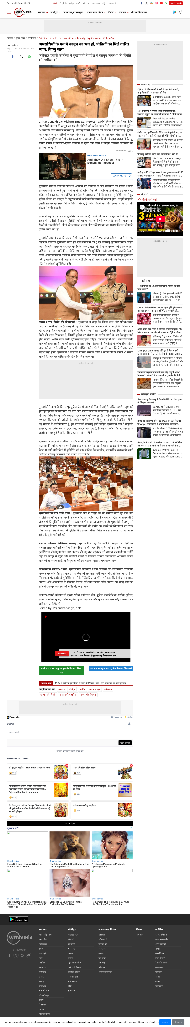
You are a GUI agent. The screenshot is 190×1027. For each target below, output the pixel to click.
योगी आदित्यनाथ (45, 934)
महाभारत (102, 958)
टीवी (69, 986)
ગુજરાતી (112, 3)
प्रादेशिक (42, 962)
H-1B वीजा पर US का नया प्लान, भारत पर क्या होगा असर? (158, 287)
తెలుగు (86, 3)
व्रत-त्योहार (102, 962)
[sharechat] (151, 3)
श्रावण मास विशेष (95, 12)
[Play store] (175, 12)
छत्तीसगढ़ (32, 38)
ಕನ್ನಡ (104, 3)
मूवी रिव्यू (71, 948)
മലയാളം (96, 3)
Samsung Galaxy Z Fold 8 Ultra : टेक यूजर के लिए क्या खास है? (159, 401)
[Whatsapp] (166, 3)
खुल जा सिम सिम (74, 962)
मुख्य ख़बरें (20, 38)
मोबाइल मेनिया (148, 394)
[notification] (180, 12)
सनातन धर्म (102, 944)
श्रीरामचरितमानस (139, 12)
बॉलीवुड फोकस (74, 972)
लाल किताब (160, 953)
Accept (165, 1022)
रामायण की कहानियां (68, 694)
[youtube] (161, 3)
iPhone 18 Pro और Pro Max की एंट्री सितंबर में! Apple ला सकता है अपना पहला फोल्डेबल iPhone (159, 422)
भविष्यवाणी (103, 939)
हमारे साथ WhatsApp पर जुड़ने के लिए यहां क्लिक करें (61, 670)
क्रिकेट (111, 12)
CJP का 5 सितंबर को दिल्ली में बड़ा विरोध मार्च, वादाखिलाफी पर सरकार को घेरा (158, 91)
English (63, 3)
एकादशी (101, 934)
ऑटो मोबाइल (44, 995)
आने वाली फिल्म (74, 967)
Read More (62, 654)
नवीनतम (145, 281)
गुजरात (41, 976)
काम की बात (44, 990)
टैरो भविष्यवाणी (161, 962)
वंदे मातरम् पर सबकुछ (73, 12)
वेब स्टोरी (71, 944)
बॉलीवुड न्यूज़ (73, 934)
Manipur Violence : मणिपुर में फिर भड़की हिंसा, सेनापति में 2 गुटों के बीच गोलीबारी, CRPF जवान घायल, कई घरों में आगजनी (159, 352)
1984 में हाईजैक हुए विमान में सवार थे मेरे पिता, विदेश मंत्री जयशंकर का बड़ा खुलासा (90, 683)
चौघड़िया (158, 972)
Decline (178, 1022)
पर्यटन (70, 958)
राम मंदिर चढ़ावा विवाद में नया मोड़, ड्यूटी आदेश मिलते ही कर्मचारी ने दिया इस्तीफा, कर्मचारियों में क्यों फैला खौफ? (158, 374)
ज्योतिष (122, 12)
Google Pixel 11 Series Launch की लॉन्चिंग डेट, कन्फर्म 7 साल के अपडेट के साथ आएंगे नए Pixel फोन (159, 444)
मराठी (78, 3)
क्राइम (41, 999)
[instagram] (156, 3)
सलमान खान (73, 976)
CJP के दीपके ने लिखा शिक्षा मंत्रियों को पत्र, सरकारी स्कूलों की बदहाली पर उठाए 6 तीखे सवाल (159, 112)
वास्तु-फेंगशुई (160, 958)
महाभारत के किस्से (47, 694)
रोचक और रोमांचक (88, 694)
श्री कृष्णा (102, 948)
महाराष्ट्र (42, 981)
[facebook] (142, 3)
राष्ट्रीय (41, 948)
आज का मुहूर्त (160, 944)
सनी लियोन (72, 981)
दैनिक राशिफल (161, 934)
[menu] (9, 12)
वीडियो (144, 194)
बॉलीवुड (54, 12)
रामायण (101, 953)
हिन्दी (55, 3)
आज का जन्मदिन (161, 939)
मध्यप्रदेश (42, 967)
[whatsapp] (29, 56)
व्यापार (41, 1009)
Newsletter (174, 3)
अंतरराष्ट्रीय (43, 953)
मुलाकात (71, 990)
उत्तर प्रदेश (43, 939)
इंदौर (40, 958)
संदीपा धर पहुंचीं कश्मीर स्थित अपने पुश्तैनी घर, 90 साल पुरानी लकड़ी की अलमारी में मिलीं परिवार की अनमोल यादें (159, 134)
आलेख (70, 953)
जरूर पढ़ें (145, 84)
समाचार (41, 12)
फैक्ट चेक (42, 1004)
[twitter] (147, 3)
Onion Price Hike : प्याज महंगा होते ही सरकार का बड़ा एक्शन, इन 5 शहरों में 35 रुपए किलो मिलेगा (159, 309)
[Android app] (18, 919)
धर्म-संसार (108, 689)
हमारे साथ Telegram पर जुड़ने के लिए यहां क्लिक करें (111, 668)
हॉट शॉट (71, 939)
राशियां (158, 948)
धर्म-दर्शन (101, 967)
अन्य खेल (139, 934)
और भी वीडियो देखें (147, 199)
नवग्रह (157, 981)
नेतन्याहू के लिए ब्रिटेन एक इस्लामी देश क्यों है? (157, 154)
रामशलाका (159, 967)
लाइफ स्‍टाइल (94, 689)
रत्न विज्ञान (159, 986)
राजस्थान (42, 986)
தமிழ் (71, 3)
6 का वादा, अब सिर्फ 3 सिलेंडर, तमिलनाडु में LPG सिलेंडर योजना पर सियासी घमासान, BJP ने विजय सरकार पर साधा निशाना (159, 330)
